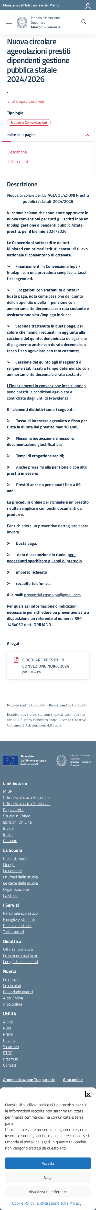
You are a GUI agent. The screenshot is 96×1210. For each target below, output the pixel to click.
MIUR (8, 791)
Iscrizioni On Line (17, 822)
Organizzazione (16, 889)
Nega (48, 1177)
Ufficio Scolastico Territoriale (26, 803)
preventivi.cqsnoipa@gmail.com (52, 595)
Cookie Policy (23, 1203)
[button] (88, 1093)
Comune (10, 840)
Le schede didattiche (20, 955)
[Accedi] (88, 5)
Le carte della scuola (20, 883)
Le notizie (11, 979)
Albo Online (13, 998)
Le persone (12, 871)
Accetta (48, 1163)
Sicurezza (11, 1046)
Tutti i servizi (13, 932)
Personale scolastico (20, 913)
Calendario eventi (18, 992)
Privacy (9, 1040)
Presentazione (15, 858)
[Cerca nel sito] (84, 22)
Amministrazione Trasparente (29, 1079)
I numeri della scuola (20, 877)
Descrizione (17, 152)
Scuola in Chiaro (16, 816)
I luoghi (9, 864)
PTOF (7, 1053)
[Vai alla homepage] (22, 22)
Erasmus (10, 1059)
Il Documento (19, 161)
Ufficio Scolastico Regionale (26, 797)
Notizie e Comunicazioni (29, 122)
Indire (8, 834)
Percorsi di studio (17, 925)
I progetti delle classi (20, 961)
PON (7, 1028)
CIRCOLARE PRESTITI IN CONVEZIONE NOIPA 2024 (45, 663)
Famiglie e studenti (19, 919)
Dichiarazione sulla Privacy (59, 1203)
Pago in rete (13, 810)
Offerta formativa (18, 949)
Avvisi (8, 1022)
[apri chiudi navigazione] (9, 22)
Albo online (12, 1004)
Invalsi (8, 828)
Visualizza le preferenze (48, 1192)
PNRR (8, 1034)
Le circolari (12, 985)
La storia (10, 895)
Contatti (10, 1065)
